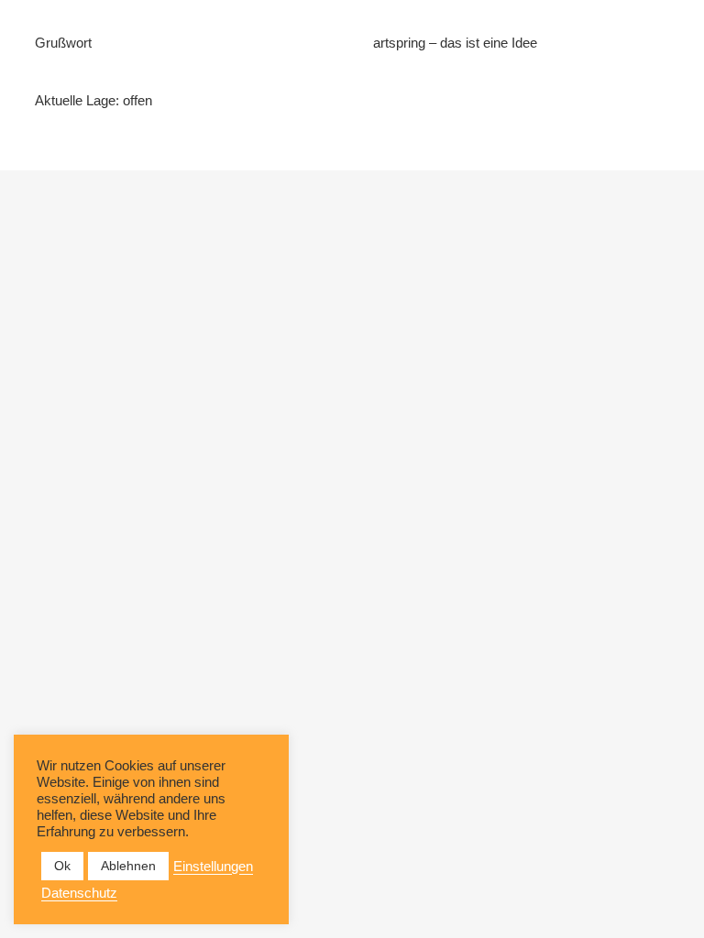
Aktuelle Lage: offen (93, 100)
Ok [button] (62, 865)
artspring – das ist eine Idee (455, 42)
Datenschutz (79, 893)
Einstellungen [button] (213, 866)
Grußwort (63, 42)
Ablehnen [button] (128, 865)
